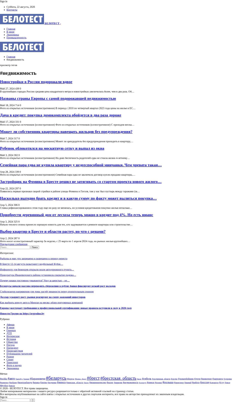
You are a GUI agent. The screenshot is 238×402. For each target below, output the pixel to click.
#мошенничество (97, 382)
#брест (93, 378)
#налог (110, 382)
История (11, 339)
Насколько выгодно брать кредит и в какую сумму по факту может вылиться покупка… (78, 198)
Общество (12, 342)
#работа (195, 382)
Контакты (11, 9)
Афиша (10, 324)
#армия (26, 379)
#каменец (4, 382)
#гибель (146, 378)
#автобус (19, 379)
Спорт (9, 359)
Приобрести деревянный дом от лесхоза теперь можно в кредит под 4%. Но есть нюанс (76, 215)
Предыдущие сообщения (13, 244)
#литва (43, 382)
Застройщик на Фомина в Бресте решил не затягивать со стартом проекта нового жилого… (81, 181)
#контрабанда (24, 382)
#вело (139, 379)
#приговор (179, 382)
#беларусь (56, 377)
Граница (11, 330)
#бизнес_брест (80, 379)
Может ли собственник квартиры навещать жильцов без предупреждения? (66, 131)
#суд (221, 382)
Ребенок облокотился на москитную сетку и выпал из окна (52, 148)
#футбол (4, 385)
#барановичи (37, 378)
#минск (61, 382)
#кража (36, 382)
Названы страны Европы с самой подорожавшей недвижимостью (58, 98)
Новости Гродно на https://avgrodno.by (22, 313)
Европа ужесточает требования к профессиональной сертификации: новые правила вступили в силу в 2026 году (66, 308)
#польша (168, 382)
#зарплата (217, 378)
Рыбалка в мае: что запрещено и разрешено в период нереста (33, 258)
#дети (197, 378)
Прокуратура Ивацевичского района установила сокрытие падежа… (38, 275)
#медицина (52, 382)
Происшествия (14, 350)
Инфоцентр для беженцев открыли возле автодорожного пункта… (37, 269)
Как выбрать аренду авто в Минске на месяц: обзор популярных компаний (41, 302)
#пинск (150, 382)
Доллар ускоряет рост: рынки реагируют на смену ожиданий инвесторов (42, 297)
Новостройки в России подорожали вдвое (36, 82)
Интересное (13, 336)
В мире (10, 31)
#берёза (70, 379)
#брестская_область (118, 378)
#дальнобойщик (186, 379)
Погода (10, 345)
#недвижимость (130, 382)
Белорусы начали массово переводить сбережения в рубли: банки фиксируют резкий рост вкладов (58, 286)
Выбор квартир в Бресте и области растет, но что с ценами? (53, 231)
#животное (206, 378)
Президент (12, 347)
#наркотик (118, 383)
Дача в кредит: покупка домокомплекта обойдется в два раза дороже (60, 115)
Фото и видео (14, 365)
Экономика (12, 34)
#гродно (174, 379)
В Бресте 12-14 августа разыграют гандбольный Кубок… (31, 264)
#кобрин (13, 382)
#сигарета (214, 382)
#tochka (3, 378)
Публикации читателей (19, 353)
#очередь (142, 383)
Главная (10, 29)
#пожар (158, 382)
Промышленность (16, 37)
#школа (12, 386)
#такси (227, 383)
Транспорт (12, 362)
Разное (10, 356)
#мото (86, 383)
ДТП (9, 333)
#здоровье (228, 379)
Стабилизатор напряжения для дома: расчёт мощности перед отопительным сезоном (47, 291)
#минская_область (74, 382)
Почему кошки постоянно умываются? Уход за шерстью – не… (35, 280)
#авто (11, 378)
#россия (204, 382)
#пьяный (187, 382)
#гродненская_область (161, 379)
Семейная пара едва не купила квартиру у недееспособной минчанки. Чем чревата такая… (81, 165)
